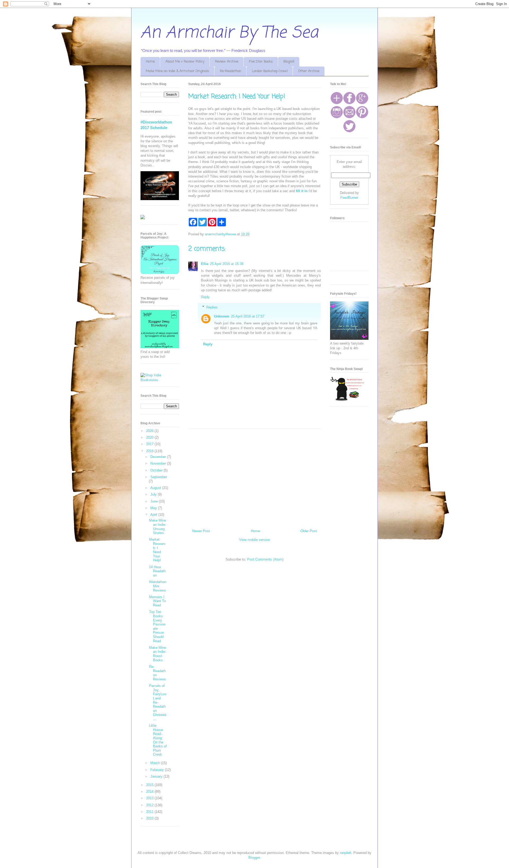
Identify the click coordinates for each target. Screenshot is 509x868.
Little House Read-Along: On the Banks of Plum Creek (158, 740)
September (158, 477)
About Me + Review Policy (184, 61)
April (154, 515)
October (157, 470)
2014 (150, 792)
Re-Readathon (230, 71)
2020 (150, 437)
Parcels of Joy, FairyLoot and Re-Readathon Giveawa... (157, 702)
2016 (150, 451)
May (154, 508)
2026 (150, 431)
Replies (212, 307)
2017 (150, 444)
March (155, 763)
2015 (150, 785)
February (157, 770)
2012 (150, 805)
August (156, 488)
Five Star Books (261, 61)
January (157, 776)
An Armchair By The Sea (229, 33)
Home (150, 61)
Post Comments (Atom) (265, 559)
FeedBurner (349, 198)
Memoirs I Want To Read (157, 601)
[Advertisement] (254, 477)
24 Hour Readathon (157, 571)
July (154, 494)
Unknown (221, 316)
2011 (150, 812)
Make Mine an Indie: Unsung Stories (157, 526)
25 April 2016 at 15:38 (226, 264)
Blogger (254, 858)
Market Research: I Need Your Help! (157, 549)
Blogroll (288, 61)
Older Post (308, 531)
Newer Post (201, 531)
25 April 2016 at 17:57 (247, 316)
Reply (205, 297)
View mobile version (254, 540)
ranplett (345, 853)
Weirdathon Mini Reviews (157, 586)
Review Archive (226, 61)
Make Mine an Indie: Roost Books (157, 654)
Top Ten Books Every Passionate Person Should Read (157, 626)
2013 (150, 798)
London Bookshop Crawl (270, 71)
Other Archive (308, 71)
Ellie (204, 264)
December (158, 457)
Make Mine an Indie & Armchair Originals (177, 71)
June (154, 501)
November (158, 463)
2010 (150, 818)
